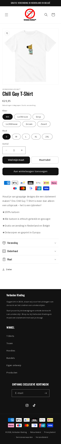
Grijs (38, 116)
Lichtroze (23, 116)
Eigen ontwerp (14, 365)
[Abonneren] (45, 393)
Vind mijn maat (16, 159)
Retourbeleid (35, 432)
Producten (12, 372)
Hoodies (11, 350)
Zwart (44, 124)
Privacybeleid (49, 432)
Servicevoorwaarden (24, 437)
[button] (6, 14)
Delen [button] (9, 269)
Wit (7, 116)
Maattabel (44, 159)
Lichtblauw (12, 124)
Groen (29, 124)
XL (36, 136)
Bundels (11, 358)
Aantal (5, 143)
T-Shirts (10, 336)
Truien (10, 343)
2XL (47, 136)
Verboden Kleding (19, 432)
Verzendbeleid (42, 437)
